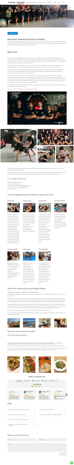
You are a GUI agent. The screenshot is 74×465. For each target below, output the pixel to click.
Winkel (55, 2)
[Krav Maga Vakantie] (18, 146)
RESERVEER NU (13, 33)
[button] (7, 395)
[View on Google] (10, 392)
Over (59, 2)
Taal (63, 2)
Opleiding (49, 2)
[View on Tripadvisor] (55, 392)
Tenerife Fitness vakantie (31, 2)
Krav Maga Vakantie (42, 2)
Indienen (63, 454)
